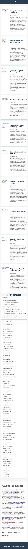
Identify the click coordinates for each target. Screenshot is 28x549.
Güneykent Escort (8, 379)
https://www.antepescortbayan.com (9, 522)
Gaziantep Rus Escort (8, 363)
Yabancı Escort (13, 15)
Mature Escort (7, 407)
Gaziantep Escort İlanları (15, 45)
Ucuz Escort (12, 74)
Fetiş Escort (6, 357)
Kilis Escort (6, 396)
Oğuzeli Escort (7, 426)
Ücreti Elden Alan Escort (9, 455)
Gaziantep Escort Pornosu (10, 300)
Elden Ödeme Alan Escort (9, 348)
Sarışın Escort (7, 444)
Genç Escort (6, 372)
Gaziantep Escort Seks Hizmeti (11, 302)
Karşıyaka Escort (7, 394)
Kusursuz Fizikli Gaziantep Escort (11, 309)
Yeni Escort (12, 243)
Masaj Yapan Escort (14, 156)
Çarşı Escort (12, 186)
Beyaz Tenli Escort (8, 335)
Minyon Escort (7, 415)
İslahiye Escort (7, 383)
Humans (22, 546)
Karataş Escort (7, 389)
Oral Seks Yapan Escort (9, 433)
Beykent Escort (7, 337)
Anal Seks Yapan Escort (9, 331)
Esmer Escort (6, 350)
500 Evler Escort (13, 273)
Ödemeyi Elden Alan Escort (10, 422)
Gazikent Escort (7, 370)
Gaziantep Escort (14, 2)
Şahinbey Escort (7, 439)
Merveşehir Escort (8, 411)
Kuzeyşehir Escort (8, 400)
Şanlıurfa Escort (7, 442)
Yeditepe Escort (7, 470)
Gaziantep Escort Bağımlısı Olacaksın (12, 311)
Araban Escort (7, 333)
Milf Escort (6, 413)
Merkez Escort (7, 409)
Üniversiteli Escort (8, 461)
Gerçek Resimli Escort (9, 374)
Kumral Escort (7, 398)
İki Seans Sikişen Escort (9, 307)
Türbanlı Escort (7, 452)
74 (14, 294)
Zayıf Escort (6, 474)
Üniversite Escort (7, 459)
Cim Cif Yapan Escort (8, 346)
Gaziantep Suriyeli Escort (9, 366)
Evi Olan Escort (7, 355)
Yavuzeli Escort (7, 468)
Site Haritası (16, 546)
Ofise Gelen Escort (8, 424)
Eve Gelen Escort (7, 353)
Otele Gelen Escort (8, 435)
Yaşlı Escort (6, 465)
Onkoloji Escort (13, 102)
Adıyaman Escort (7, 327)
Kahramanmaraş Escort (9, 385)
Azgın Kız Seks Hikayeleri (9, 304)
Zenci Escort (6, 476)
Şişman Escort (6, 448)
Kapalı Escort (6, 387)
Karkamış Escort (7, 392)
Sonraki (18, 294)
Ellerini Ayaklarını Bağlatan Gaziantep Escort (15, 313)
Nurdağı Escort (7, 420)
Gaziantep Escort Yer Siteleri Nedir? (12, 315)
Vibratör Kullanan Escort (10, 306)
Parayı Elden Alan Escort (9, 437)
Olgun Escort (6, 428)
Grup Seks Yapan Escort (9, 376)
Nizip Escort (12, 214)
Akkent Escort (7, 329)
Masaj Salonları (7, 402)
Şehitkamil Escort (7, 446)
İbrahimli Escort (7, 381)
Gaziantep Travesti (7, 368)
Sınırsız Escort (7, 450)
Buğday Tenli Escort (8, 342)
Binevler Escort (7, 340)
